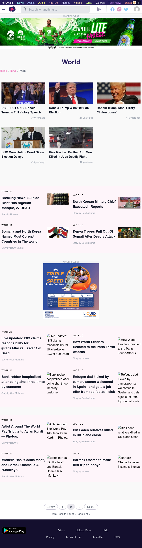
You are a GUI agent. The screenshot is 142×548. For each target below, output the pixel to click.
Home (3, 70)
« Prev (51, 507)
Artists (61, 530)
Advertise (97, 537)
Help (105, 530)
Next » (91, 507)
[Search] (24, 9)
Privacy (50, 537)
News (13, 70)
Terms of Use (73, 537)
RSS (117, 537)
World (22, 70)
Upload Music (84, 530)
